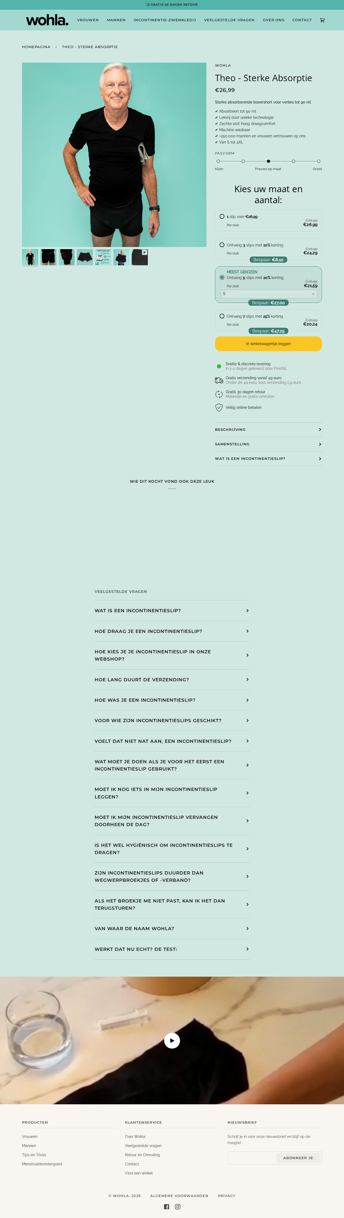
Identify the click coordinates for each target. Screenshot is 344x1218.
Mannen (29, 1146)
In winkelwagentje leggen (268, 344)
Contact (132, 1164)
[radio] (269, 220)
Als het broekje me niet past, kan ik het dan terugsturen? (160, 904)
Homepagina (36, 47)
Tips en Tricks (34, 1155)
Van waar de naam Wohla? (134, 928)
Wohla (223, 65)
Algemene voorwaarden (179, 1196)
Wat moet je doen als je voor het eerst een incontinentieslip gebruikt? (159, 765)
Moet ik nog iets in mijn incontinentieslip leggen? (156, 792)
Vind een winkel (139, 1173)
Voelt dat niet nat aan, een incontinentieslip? (163, 741)
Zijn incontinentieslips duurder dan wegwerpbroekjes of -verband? (149, 876)
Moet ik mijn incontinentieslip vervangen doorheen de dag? (156, 820)
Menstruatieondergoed (42, 1164)
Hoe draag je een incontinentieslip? (148, 631)
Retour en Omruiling (142, 1155)
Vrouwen (29, 1136)
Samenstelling (232, 444)
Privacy (226, 1196)
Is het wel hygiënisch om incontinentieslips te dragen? (164, 848)
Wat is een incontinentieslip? (250, 458)
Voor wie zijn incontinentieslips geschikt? (158, 720)
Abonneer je (298, 1158)
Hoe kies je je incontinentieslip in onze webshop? (153, 655)
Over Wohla (135, 1136)
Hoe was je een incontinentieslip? (145, 700)
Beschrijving (230, 429)
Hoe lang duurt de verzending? (142, 679)
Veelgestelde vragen (143, 1146)
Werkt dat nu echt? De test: (136, 949)
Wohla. (121, 1196)
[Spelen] (114, 226)
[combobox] (269, 294)
